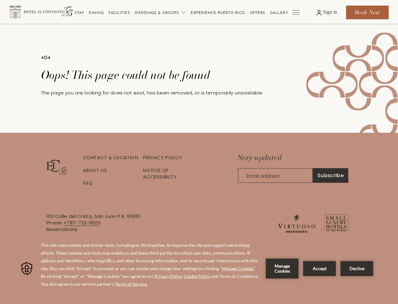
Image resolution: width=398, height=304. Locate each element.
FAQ (88, 183)
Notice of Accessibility (160, 173)
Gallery (279, 13)
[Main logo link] (56, 12)
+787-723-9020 (82, 222)
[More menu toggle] (296, 12)
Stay (79, 13)
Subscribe (330, 175)
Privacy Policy (162, 157)
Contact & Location (110, 157)
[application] (199, 268)
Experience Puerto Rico (218, 13)
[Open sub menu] (182, 12)
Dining (96, 13)
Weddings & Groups (156, 13)
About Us (95, 170)
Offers (257, 13)
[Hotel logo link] (56, 173)
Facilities (119, 13)
